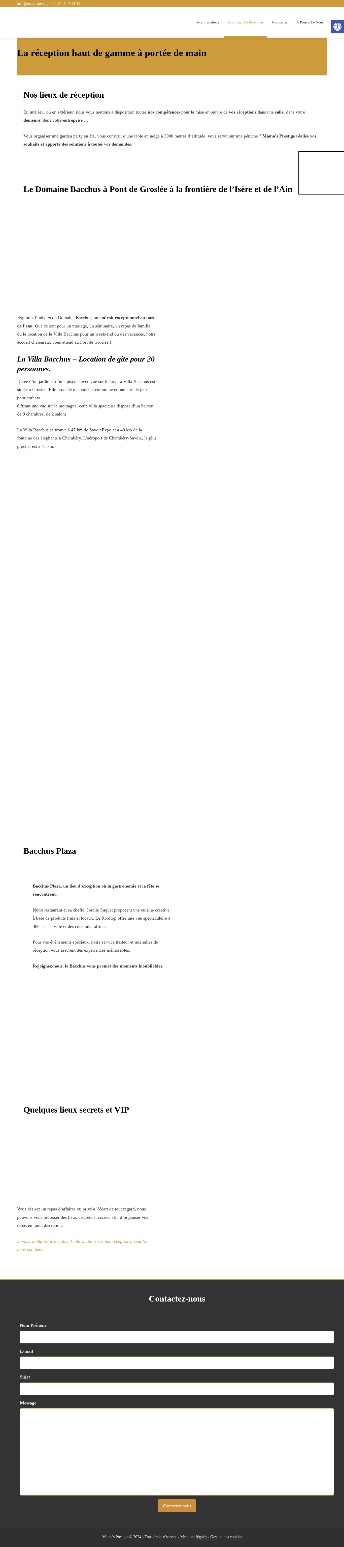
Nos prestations (208, 22)
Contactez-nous (177, 1505)
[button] (337, 26)
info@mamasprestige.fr (36, 3)
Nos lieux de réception (245, 22)
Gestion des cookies (226, 1537)
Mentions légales (193, 1537)
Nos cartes (279, 22)
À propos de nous (309, 22)
